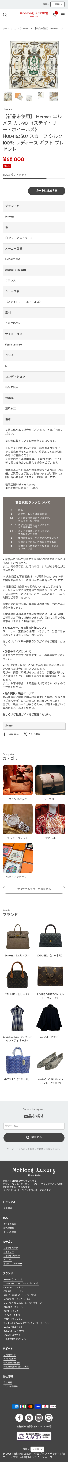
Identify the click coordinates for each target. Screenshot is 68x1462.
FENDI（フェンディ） (14, 1319)
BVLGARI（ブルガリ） (14, 1331)
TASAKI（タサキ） (12, 1335)
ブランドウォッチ (11, 1256)
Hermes (7, 109)
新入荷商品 (8, 1228)
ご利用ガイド (9, 1355)
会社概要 (7, 1383)
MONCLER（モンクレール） (17, 1299)
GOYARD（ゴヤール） (14, 1307)
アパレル (7, 1260)
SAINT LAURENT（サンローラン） (20, 1295)
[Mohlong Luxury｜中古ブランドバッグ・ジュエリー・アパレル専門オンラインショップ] (34, 14)
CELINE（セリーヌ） (13, 1291)
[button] (5, 14)
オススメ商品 (9, 1232)
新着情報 (7, 1208)
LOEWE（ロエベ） (12, 1315)
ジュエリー (8, 1252)
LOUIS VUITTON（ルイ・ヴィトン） (21, 1284)
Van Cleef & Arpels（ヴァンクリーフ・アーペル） (27, 1323)
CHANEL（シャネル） (14, 1288)
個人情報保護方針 (11, 1363)
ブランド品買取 (10, 1387)
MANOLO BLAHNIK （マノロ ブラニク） (23, 1303)
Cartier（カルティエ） (14, 1327)
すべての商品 (9, 1224)
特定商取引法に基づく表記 (16, 1367)
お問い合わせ (9, 1359)
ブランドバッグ (10, 1248)
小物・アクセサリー (12, 1264)
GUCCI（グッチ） (12, 1311)
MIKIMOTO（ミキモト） (15, 1339)
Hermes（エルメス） (13, 1280)
